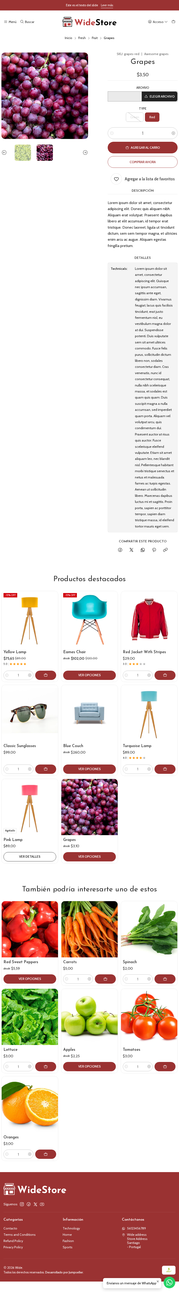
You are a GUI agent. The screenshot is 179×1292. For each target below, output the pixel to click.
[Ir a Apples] (89, 1017)
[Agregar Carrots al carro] (105, 979)
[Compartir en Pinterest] (154, 550)
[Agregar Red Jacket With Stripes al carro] (165, 675)
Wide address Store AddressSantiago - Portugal (137, 1241)
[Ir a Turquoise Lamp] (149, 713)
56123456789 (136, 1228)
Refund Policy (13, 1241)
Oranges (11, 1137)
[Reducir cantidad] (112, 133)
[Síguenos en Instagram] (22, 1204)
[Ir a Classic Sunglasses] (30, 713)
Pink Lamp (13, 840)
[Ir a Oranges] (30, 1104)
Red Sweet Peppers (20, 962)
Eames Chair (74, 652)
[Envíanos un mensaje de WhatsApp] (169, 1282)
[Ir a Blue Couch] (89, 713)
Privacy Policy (13, 1247)
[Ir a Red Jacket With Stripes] (149, 619)
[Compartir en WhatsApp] (143, 550)
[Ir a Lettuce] (30, 1017)
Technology (71, 1228)
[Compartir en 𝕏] (131, 550)
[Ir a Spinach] (149, 929)
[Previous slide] (4, 153)
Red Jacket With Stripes (144, 652)
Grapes (69, 840)
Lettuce (10, 1050)
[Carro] (173, 22)
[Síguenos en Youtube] (42, 1204)
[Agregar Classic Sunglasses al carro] (45, 769)
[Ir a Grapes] (89, 807)
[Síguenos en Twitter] (35, 1204)
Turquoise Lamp (137, 746)
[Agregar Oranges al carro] (45, 1154)
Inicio (68, 38)
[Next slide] (84, 153)
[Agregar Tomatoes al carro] (165, 1066)
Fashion (68, 1241)
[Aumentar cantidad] (173, 133)
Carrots (70, 962)
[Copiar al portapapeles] (165, 550)
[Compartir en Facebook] (120, 550)
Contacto (10, 1228)
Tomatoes (131, 1050)
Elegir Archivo (162, 96)
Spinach (130, 962)
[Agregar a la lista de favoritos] (52, 613)
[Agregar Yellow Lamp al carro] (45, 675)
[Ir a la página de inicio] (89, 22)
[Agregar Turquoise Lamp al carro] (165, 769)
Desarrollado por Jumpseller (64, 1272)
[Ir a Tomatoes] (149, 1017)
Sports (67, 1247)
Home (67, 1235)
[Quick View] (52, 625)
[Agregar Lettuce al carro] (45, 1066)
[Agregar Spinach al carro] (165, 979)
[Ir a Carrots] (89, 929)
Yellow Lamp (14, 652)
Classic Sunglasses (19, 746)
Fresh (82, 38)
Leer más (107, 5)
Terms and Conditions (19, 1235)
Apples (69, 1050)
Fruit (95, 38)
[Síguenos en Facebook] (28, 1204)
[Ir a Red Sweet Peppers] (30, 929)
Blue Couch (73, 746)
